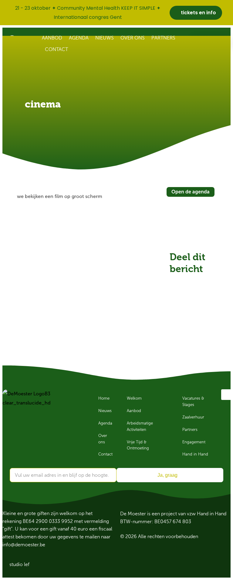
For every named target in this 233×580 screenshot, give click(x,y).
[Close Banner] (227, 12)
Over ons (132, 37)
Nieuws (104, 37)
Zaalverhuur (193, 417)
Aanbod (52, 37)
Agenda (79, 37)
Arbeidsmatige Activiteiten (140, 426)
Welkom (134, 398)
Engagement (193, 442)
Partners (163, 37)
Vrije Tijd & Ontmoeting (138, 445)
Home (104, 398)
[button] (176, 281)
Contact (56, 49)
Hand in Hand (195, 454)
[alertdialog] (116, 12)
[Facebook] (226, 394)
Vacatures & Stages (193, 401)
